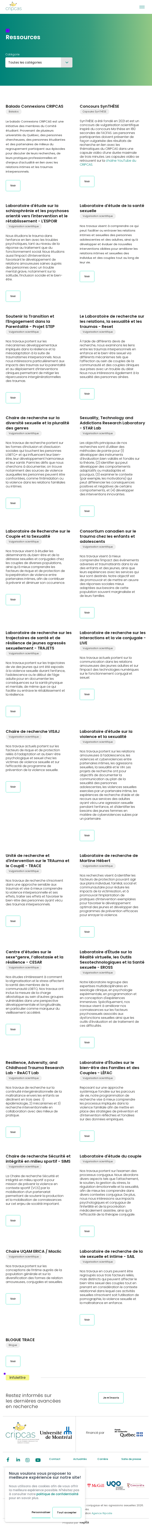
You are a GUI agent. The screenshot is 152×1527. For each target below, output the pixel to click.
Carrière (102, 1459)
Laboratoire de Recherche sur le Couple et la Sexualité (38, 533)
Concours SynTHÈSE (99, 106)
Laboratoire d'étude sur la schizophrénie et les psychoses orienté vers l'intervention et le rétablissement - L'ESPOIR (37, 213)
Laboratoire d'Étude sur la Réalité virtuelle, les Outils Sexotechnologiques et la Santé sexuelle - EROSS (112, 959)
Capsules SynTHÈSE (94, 111)
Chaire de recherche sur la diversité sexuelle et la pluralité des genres (37, 423)
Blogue (13, 1345)
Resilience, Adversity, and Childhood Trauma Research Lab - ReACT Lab (35, 1068)
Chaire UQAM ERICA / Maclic (33, 1251)
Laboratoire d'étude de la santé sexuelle (112, 208)
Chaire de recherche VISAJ (33, 731)
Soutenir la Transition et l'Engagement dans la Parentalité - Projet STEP (30, 321)
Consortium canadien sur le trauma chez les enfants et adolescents (108, 536)
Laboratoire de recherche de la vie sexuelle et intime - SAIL (111, 1254)
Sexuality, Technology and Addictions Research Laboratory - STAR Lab (112, 423)
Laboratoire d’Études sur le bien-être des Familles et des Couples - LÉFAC (109, 1068)
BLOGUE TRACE (20, 1340)
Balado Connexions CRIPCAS (34, 106)
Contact (54, 1459)
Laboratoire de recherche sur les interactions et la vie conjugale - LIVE (113, 638)
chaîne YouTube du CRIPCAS (108, 162)
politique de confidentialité (57, 1494)
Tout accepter (67, 1512)
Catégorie (12, 54)
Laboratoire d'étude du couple (111, 1156)
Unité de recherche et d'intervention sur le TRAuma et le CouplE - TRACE (37, 861)
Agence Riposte (102, 1513)
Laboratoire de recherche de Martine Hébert (109, 858)
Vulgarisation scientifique (24, 226)
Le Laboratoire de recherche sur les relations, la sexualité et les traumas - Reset (112, 321)
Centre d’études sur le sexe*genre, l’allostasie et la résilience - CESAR (34, 957)
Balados (14, 111)
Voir (13, 185)
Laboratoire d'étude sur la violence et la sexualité (106, 734)
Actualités (80, 1459)
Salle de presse (131, 1459)
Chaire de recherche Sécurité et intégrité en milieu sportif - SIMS (38, 1158)
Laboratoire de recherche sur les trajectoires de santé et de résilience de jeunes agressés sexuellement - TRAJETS (39, 640)
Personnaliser (41, 1512)
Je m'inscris (111, 1398)
